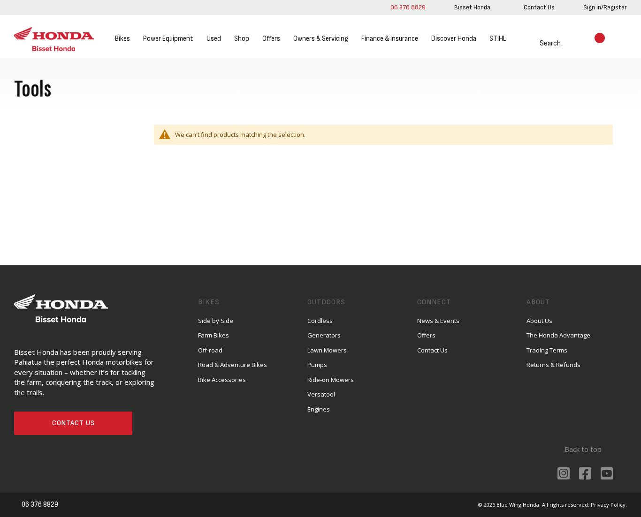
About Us (539, 320)
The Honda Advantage (558, 335)
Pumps (317, 364)
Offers (271, 38)
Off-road (210, 350)
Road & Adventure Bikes (232, 364)
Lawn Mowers (327, 350)
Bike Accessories (222, 379)
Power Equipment (168, 38)
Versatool (321, 394)
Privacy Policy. (609, 504)
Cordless (320, 320)
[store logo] (54, 39)
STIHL (497, 38)
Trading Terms (547, 350)
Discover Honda (453, 38)
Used (213, 38)
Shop (241, 38)
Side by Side (215, 320)
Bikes (122, 38)
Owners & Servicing (320, 38)
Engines (318, 409)
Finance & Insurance (389, 38)
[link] (472, 7)
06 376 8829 (408, 7)
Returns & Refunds (553, 364)
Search (550, 43)
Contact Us (73, 423)
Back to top (583, 449)
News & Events (438, 320)
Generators (324, 335)
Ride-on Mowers (330, 379)
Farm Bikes (213, 335)
